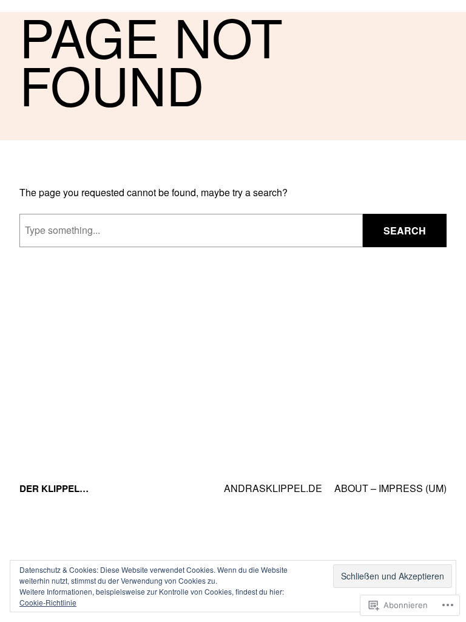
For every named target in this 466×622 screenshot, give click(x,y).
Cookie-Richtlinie (47, 602)
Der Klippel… (54, 488)
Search (404, 231)
